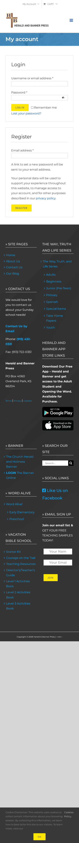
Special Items (56, 308)
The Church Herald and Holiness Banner (19, 461)
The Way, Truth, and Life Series (57, 264)
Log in (19, 107)
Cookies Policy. (68, 814)
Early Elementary (22, 512)
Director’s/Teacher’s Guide (20, 572)
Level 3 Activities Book (18, 606)
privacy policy (45, 198)
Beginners (53, 281)
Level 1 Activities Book (18, 583)
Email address (22, 150)
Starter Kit (13, 552)
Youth (50, 327)
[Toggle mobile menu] (71, 20)
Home (10, 255)
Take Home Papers (54, 318)
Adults (51, 274)
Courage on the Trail (20, 558)
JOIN (50, 577)
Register (21, 208)
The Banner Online (20, 475)
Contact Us (14, 267)
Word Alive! (14, 504)
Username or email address (32, 78)
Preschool (16, 519)
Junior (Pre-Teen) (58, 288)
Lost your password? (26, 113)
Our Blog (12, 273)
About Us (13, 261)
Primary (52, 295)
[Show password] (63, 97)
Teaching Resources (21, 564)
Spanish (52, 302)
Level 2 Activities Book (18, 595)
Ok (39, 836)
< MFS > (59, 637)
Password (19, 92)
